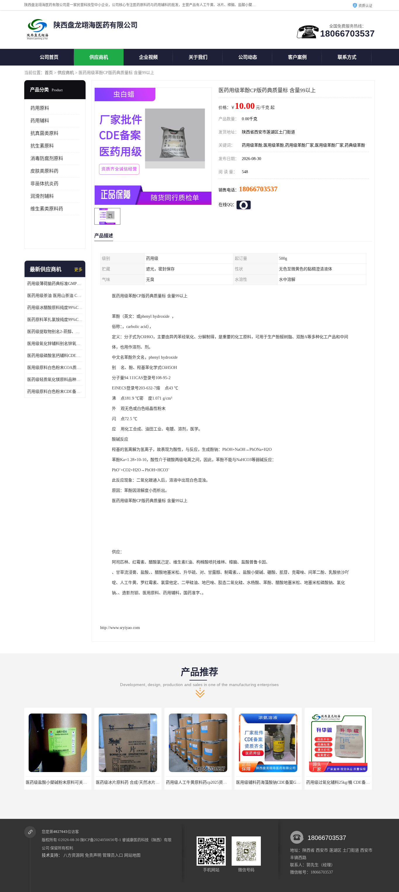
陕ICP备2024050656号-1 (100, 840)
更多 (78, 269)
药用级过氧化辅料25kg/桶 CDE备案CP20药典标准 (280, 782)
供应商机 (98, 57)
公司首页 (49, 57)
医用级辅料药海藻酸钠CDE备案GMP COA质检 (207, 782)
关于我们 (198, 57)
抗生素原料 (42, 145)
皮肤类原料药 (44, 171)
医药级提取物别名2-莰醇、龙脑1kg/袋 (55, 331)
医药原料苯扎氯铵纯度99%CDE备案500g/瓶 (55, 319)
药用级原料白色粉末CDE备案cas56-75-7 (55, 391)
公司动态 (247, 57)
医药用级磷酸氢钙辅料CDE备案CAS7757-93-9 (55, 355)
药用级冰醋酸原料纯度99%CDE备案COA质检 (55, 307)
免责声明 (93, 855)
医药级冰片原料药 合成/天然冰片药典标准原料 (68, 782)
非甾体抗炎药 (44, 183)
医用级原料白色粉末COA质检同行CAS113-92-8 (55, 367)
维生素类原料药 (46, 208)
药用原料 (39, 108)
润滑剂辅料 (42, 196)
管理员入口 (113, 855)
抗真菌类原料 (44, 133)
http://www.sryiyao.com (120, 627)
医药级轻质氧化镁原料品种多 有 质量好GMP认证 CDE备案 (55, 379)
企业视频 (148, 57)
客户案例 (297, 57)
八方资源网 (73, 855)
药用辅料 (39, 120)
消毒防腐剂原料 (46, 158)
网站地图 (132, 855)
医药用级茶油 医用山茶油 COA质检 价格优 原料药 (55, 295)
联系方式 (347, 57)
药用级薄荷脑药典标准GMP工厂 (55, 283)
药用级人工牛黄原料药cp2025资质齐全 (130, 782)
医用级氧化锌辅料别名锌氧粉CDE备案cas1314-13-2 (55, 343)
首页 (49, 73)
